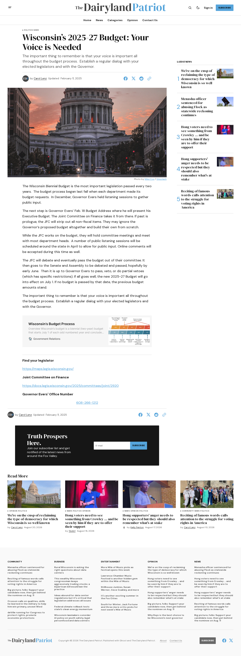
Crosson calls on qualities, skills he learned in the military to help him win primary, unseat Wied (27, 604)
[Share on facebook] (126, 78)
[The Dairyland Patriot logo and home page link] (120, 8)
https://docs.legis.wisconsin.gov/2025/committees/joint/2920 (70, 385)
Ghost (123, 640)
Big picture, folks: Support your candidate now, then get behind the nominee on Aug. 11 (26, 593)
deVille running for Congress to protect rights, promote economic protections (26, 615)
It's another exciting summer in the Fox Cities (119, 597)
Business (59, 562)
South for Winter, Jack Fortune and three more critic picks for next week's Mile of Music (119, 607)
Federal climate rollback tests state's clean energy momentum (73, 608)
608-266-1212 (87, 402)
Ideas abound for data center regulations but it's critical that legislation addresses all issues (73, 598)
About (163, 640)
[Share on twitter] (133, 78)
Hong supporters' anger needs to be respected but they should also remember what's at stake (167, 595)
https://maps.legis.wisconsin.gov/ (48, 369)
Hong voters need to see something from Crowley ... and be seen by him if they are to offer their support (166, 582)
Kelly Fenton (137, 527)
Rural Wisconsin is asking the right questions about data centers (71, 570)
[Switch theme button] (198, 8)
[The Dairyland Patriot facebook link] (225, 640)
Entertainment (110, 562)
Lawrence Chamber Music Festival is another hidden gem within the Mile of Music (119, 578)
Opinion (13, 511)
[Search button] (190, 8)
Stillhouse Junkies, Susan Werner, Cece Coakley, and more (120, 588)
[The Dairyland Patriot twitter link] (230, 640)
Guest (72, 531)
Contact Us (176, 640)
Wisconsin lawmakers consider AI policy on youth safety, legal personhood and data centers (72, 618)
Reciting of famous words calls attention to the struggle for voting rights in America (26, 581)
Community (188, 511)
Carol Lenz (40, 78)
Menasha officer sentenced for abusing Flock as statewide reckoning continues (26, 570)
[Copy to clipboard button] (148, 78)
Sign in (208, 7)
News (36, 30)
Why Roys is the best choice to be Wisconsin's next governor (166, 616)
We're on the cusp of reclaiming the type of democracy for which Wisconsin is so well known (167, 570)
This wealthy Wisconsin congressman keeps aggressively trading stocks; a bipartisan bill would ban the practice (72, 584)
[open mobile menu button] (10, 8)
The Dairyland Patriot (143, 640)
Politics (28, 30)
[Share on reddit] (141, 78)
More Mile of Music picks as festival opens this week (117, 568)
